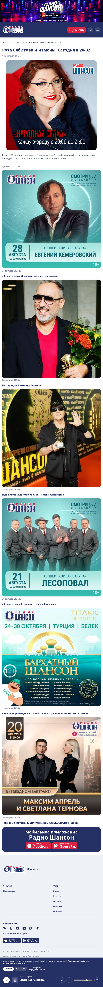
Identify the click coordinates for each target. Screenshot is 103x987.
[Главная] (4, 42)
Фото (55, 885)
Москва (31, 869)
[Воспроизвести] (6, 980)
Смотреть (79, 30)
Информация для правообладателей (21, 956)
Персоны (57, 896)
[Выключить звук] (69, 980)
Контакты (57, 911)
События (15, 42)
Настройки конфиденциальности (37, 969)
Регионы (57, 906)
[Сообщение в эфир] (62, 980)
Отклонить (21, 969)
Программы (9, 891)
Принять (8, 969)
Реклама (57, 901)
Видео (56, 891)
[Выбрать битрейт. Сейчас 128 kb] (97, 980)
